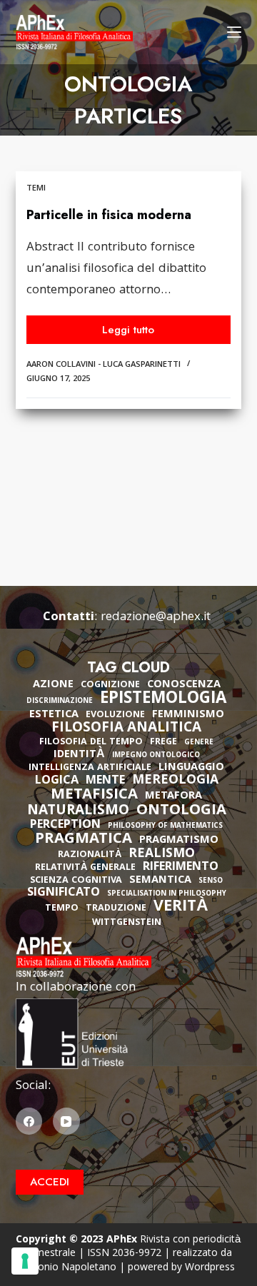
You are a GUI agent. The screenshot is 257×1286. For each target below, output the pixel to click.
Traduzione (116, 908)
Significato (63, 893)
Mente (105, 781)
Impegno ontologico (156, 756)
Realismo (161, 854)
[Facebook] (29, 1121)
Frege (163, 742)
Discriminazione (59, 702)
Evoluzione (115, 715)
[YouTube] (66, 1121)
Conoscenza (184, 685)
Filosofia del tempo (91, 742)
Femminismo (188, 715)
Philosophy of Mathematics (165, 827)
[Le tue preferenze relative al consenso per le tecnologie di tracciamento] (25, 1261)
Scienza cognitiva (76, 881)
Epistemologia (163, 700)
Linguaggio (191, 768)
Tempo (62, 908)
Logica (57, 781)
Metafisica (94, 796)
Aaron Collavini (61, 365)
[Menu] (234, 32)
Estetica (54, 715)
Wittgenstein (126, 923)
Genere (198, 743)
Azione (53, 685)
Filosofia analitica (126, 729)
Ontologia (181, 811)
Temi (36, 189)
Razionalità (89, 855)
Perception (65, 825)
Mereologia (175, 781)
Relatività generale (85, 868)
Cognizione (110, 685)
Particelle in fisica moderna (108, 215)
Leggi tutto (138, 333)
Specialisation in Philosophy (166, 894)
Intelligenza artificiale (90, 768)
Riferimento (180, 867)
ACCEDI (49, 1182)
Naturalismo (78, 811)
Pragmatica (83, 840)
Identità (79, 755)
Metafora (173, 796)
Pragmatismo (178, 840)
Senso (210, 882)
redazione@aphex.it (156, 617)
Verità (180, 908)
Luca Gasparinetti (142, 365)
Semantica (160, 880)
